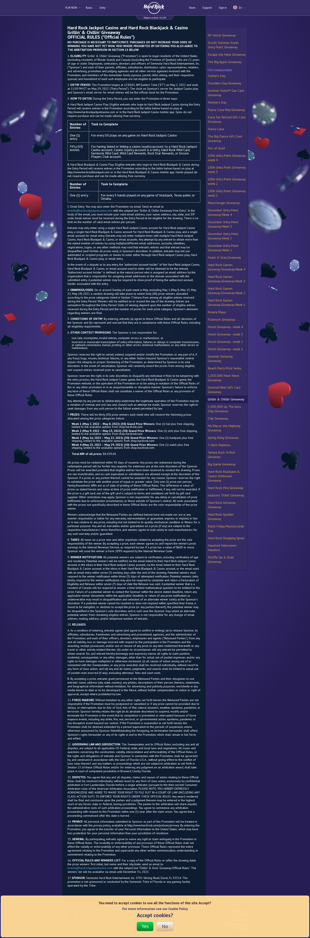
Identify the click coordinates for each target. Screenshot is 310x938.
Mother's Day (217, 102)
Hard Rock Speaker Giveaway (221, 516)
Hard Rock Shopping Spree (226, 538)
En (240, 7)
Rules (89, 7)
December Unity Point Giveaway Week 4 (223, 212)
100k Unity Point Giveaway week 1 (226, 193)
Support (207, 7)
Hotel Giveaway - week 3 (225, 334)
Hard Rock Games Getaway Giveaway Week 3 (226, 278)
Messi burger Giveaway (224, 203)
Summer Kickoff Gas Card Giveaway (226, 92)
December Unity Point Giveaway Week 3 (223, 224)
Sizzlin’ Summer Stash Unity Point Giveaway (223, 45)
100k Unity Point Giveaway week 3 (226, 169)
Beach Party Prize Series (224, 368)
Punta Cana (216, 129)
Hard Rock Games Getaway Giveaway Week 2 (226, 290)
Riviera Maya (217, 312)
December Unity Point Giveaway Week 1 (223, 247)
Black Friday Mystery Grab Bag (226, 528)
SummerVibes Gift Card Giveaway (224, 389)
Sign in (223, 7)
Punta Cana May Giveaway (226, 110)
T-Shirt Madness (219, 445)
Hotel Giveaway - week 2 (225, 341)
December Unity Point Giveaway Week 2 (223, 236)
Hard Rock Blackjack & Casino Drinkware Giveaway (224, 476)
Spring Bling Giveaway (223, 437)
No (165, 926)
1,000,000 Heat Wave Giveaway (223, 377)
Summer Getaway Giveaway (220, 358)
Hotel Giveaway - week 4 (225, 327)
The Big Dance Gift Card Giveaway (225, 138)
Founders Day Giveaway (224, 83)
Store (192, 7)
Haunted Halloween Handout (222, 547)
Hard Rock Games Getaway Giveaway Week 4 (226, 267)
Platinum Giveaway (221, 319)
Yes (145, 926)
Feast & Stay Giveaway (224, 257)
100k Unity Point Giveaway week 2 (226, 181)
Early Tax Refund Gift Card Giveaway (226, 119)
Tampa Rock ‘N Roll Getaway (221, 454)
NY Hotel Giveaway (222, 35)
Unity (102, 7)
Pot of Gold (216, 148)
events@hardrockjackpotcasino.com (89, 210)
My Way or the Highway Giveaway (224, 428)
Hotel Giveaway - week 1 (225, 349)
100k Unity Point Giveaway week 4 (226, 157)
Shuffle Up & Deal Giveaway (221, 559)
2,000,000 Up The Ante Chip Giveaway (224, 408)
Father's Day (216, 76)
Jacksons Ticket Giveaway (226, 495)
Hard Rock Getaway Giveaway (221, 504)
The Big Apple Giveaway (224, 62)
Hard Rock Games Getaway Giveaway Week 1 (226, 302)
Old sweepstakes (220, 70)
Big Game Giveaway (222, 464)
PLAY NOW (71, 7)
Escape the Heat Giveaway (227, 54)
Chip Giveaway (218, 418)
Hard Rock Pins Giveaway (225, 488)
